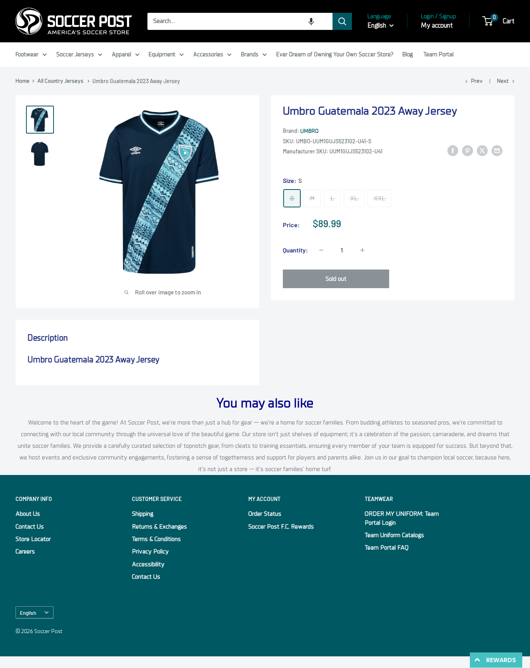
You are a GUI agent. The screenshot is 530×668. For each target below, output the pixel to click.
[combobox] (240, 21)
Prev (477, 81)
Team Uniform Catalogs (394, 535)
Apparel (121, 54)
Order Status (264, 513)
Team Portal (439, 54)
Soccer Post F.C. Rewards (281, 526)
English (28, 612)
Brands (249, 54)
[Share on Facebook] (452, 151)
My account (437, 25)
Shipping (142, 513)
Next (503, 81)
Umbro (309, 131)
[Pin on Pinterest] (467, 151)
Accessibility (148, 564)
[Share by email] (497, 151)
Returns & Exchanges (159, 526)
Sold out (336, 278)
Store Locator (33, 539)
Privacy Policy (150, 551)
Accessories (208, 54)
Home (22, 81)
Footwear (27, 54)
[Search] (342, 21)
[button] (311, 21)
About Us (28, 513)
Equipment (162, 54)
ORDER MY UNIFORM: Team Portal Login (402, 518)
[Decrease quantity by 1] (321, 250)
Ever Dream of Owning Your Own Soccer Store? (334, 54)
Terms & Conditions (156, 539)
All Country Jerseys (60, 81)
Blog (407, 54)
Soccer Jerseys (75, 54)
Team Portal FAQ (387, 547)
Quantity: (295, 250)
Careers (25, 551)
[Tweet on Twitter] (482, 151)
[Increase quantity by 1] (362, 250)
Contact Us (30, 526)
